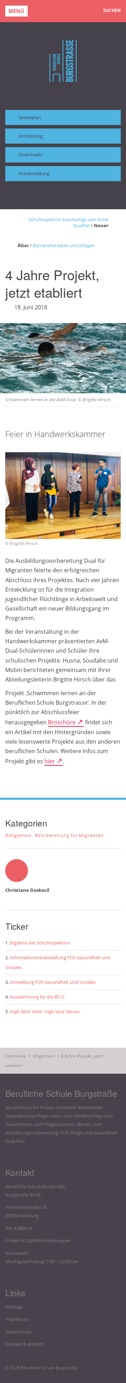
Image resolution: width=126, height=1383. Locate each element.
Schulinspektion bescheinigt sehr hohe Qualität (68, 222)
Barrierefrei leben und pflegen (64, 245)
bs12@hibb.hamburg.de (45, 1240)
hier (49, 761)
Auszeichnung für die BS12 (37, 997)
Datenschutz (18, 1332)
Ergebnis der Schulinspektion (40, 943)
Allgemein (43, 1056)
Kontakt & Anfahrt (24, 1344)
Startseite (15, 1056)
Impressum (17, 1319)
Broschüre (62, 722)
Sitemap (13, 1307)
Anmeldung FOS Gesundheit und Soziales (53, 982)
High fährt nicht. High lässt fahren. (45, 1011)
